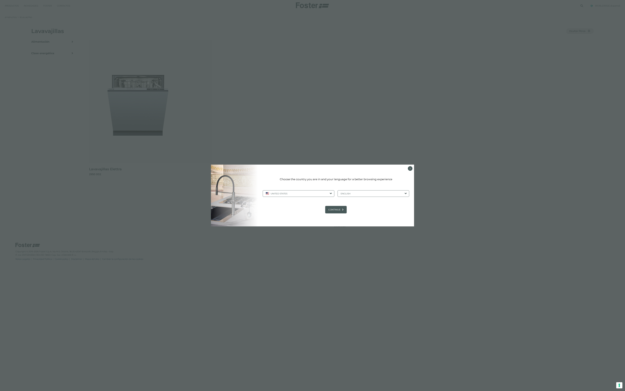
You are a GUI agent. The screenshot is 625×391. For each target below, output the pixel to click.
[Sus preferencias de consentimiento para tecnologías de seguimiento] (619, 385)
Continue (334, 209)
